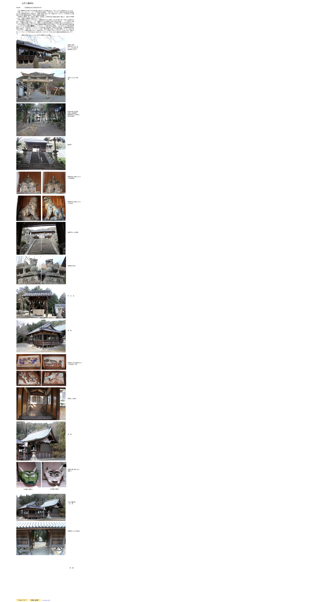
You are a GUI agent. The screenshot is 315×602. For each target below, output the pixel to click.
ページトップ (46, 600)
